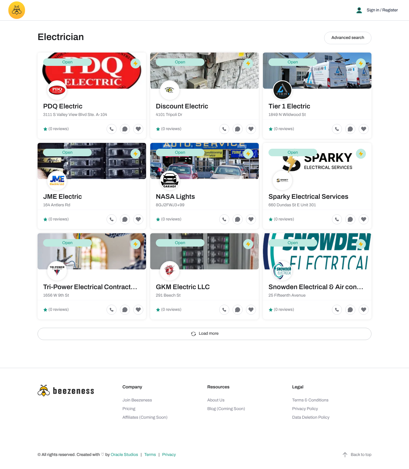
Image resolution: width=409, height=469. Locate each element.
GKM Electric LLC (183, 287)
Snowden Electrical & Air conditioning (326, 287)
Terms (150, 455)
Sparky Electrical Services (308, 196)
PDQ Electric (62, 106)
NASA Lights (175, 196)
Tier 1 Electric (289, 106)
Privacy (169, 455)
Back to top (361, 455)
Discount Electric (182, 106)
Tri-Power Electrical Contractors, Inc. (99, 287)
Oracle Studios (125, 455)
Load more (209, 333)
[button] (138, 129)
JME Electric (62, 196)
